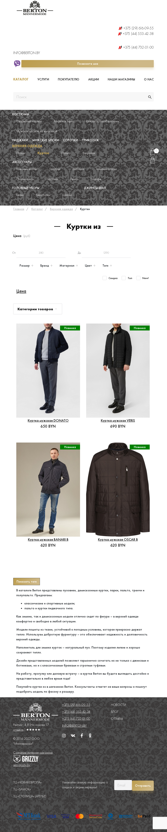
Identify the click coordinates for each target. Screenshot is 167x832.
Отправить (143, 785)
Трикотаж (90, 140)
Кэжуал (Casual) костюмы (102, 121)
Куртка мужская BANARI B (48, 539)
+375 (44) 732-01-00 (138, 47)
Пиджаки (20, 140)
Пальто (65, 153)
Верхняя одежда (27, 146)
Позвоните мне (87, 63)
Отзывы (117, 718)
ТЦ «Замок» (22, 789)
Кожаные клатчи (26, 169)
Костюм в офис (64, 121)
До (79, 253)
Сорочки (70, 140)
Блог (114, 712)
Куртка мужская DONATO (48, 420)
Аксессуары (22, 162)
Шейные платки (106, 169)
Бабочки (78, 169)
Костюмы (20, 114)
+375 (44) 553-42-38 (138, 33)
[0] (152, 153)
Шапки (67, 195)
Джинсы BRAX (95, 188)
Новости (118, 705)
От (14, 253)
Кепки (20, 195)
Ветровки (89, 153)
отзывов (18, 729)
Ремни (74, 179)
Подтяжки (52, 179)
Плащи (20, 153)
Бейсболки (43, 195)
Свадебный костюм (29, 121)
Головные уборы (25, 188)
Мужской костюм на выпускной (36, 131)
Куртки (43, 153)
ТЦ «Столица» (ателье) (29, 796)
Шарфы (95, 179)
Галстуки (54, 169)
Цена (21, 291)
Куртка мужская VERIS (118, 420)
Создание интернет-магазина (33, 752)
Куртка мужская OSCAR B (118, 539)
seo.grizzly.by (21, 765)
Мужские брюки (45, 140)
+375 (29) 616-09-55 (138, 28)
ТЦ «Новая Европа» (27, 782)
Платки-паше (25, 179)
